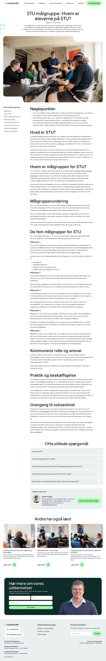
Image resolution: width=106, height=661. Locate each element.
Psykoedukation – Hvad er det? (47, 550)
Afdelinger (42, 3)
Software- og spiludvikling (45, 628)
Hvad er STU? (8, 114)
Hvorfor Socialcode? (55, 3)
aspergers (89, 171)
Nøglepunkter (7, 111)
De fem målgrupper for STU (11, 122)
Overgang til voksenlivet (10, 131)
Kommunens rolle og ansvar (11, 125)
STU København (45, 411)
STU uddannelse (29, 3)
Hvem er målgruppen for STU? (12, 116)
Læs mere (7, 565)
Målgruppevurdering (9, 119)
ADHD (83, 171)
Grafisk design (41, 634)
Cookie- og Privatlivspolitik (94, 641)
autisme (78, 171)
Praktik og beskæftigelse (10, 128)
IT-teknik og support (43, 631)
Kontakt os (81, 3)
